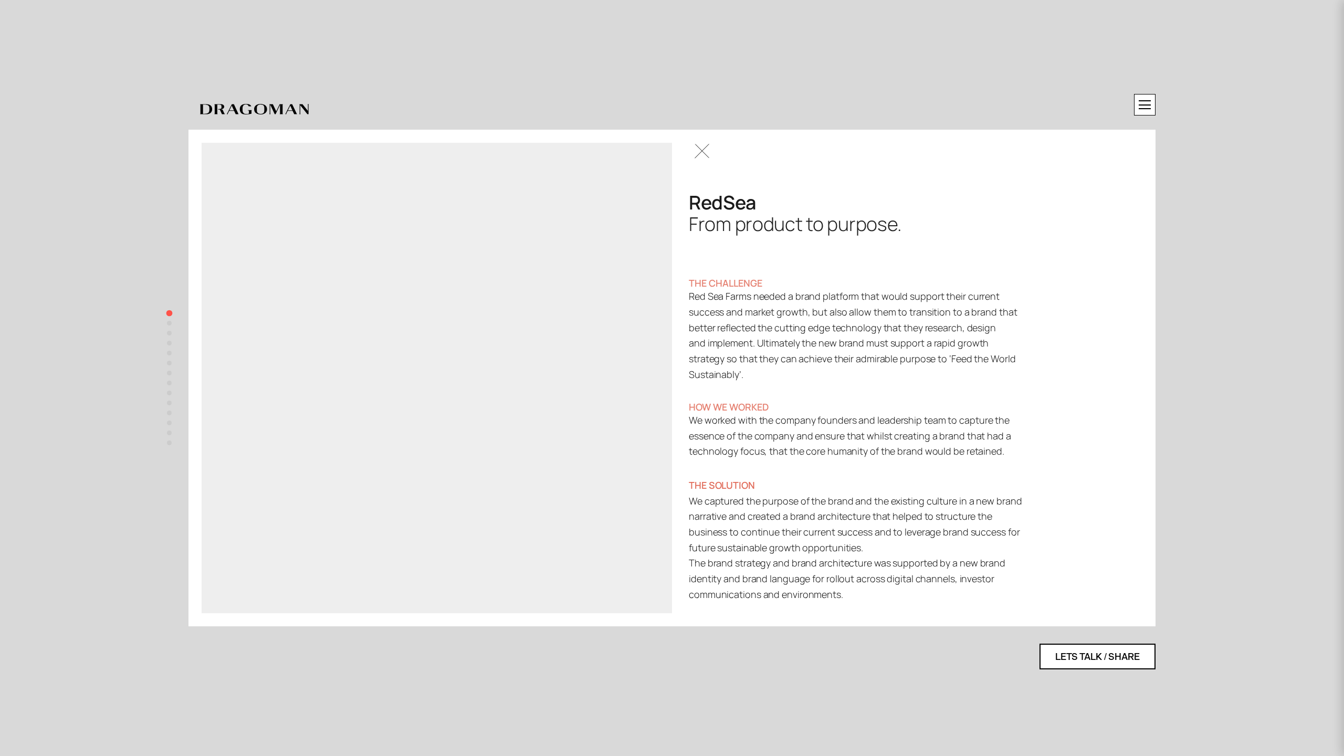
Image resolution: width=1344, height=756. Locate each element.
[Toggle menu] (1145, 105)
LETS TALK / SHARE (1097, 656)
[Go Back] (702, 151)
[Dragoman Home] (254, 110)
